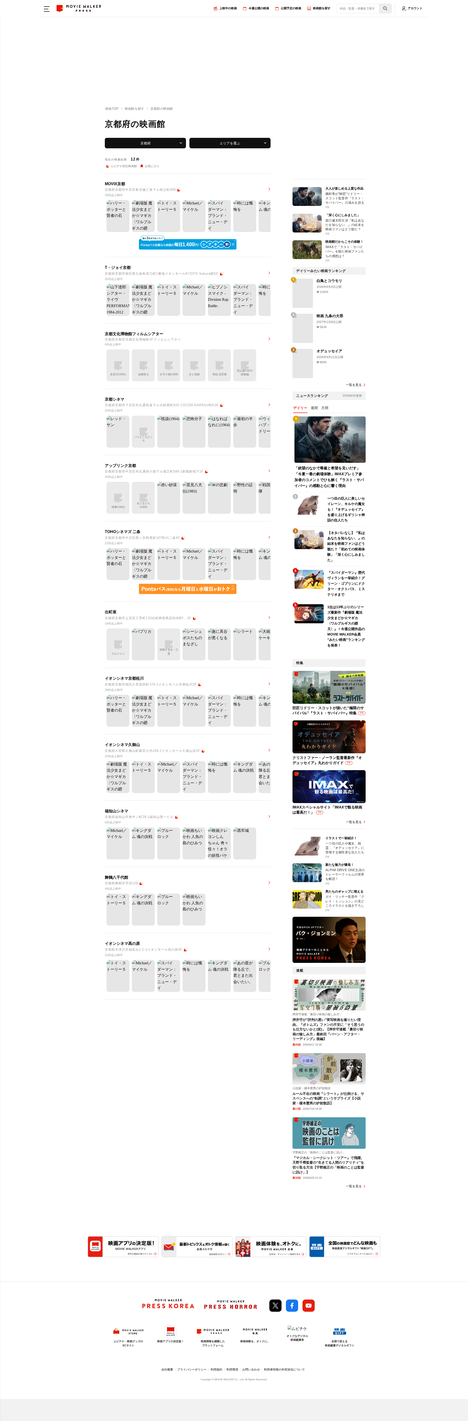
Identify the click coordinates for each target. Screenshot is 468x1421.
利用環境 (232, 1369)
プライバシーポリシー (191, 1369)
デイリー (300, 408)
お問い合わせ (251, 1369)
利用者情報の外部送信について (284, 1369)
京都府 (145, 143)
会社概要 (167, 1369)
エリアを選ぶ (230, 143)
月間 (324, 408)
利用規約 (216, 1369)
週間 (314, 408)
